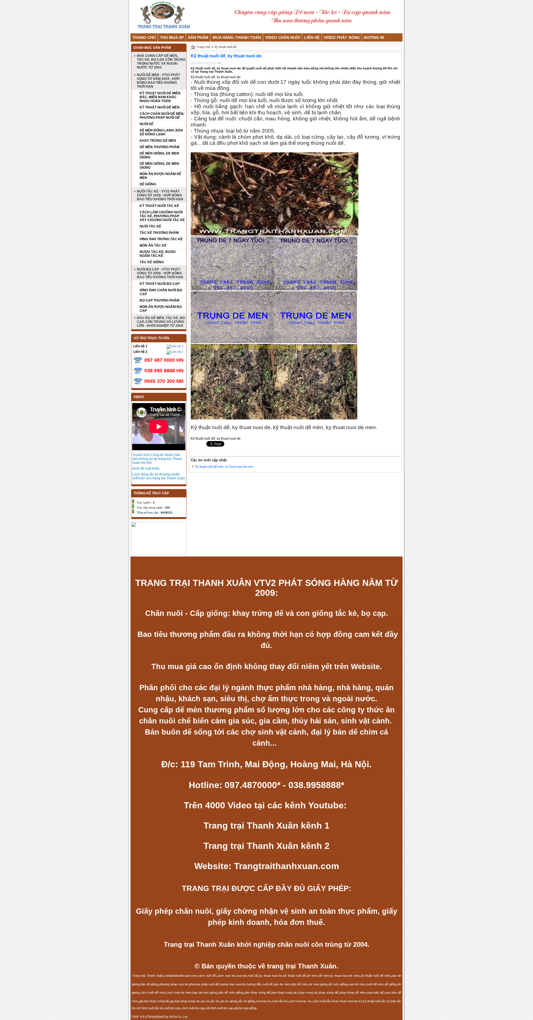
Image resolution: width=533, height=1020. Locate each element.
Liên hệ (312, 37)
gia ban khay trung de (185, 1001)
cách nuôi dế (207, 975)
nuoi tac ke (263, 1001)
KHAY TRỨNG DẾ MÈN (158, 141)
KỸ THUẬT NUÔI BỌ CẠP (160, 284)
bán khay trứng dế (257, 992)
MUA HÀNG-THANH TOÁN (237, 37)
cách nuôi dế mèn (152, 992)
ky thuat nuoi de (270, 975)
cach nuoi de (226, 975)
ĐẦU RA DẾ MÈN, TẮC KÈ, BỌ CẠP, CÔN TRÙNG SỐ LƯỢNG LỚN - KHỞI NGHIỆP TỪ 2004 (161, 322)
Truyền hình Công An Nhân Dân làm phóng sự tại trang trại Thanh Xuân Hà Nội (157, 459)
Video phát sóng (342, 37)
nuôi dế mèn (375, 984)
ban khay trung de (284, 992)
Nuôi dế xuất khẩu (146, 468)
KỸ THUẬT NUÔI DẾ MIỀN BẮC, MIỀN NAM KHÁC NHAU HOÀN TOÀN (160, 97)
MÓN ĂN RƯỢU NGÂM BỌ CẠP (161, 309)
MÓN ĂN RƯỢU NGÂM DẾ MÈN (160, 176)
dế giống (390, 984)
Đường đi (374, 37)
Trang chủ (144, 37)
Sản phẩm (198, 37)
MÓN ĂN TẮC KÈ (153, 245)
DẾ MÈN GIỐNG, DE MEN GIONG (159, 155)
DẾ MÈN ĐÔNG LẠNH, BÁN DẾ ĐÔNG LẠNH (161, 132)
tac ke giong (228, 1001)
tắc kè (215, 1001)
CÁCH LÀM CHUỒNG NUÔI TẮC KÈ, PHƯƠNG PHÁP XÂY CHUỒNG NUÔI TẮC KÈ (162, 216)
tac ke (205, 1001)
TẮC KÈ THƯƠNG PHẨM (159, 233)
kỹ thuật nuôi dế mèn (375, 975)
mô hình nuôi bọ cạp (219, 1008)
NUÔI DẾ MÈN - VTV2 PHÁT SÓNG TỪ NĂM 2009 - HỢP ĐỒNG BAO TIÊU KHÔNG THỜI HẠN (158, 80)
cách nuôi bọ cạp (192, 1008)
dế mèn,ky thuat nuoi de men (339, 975)
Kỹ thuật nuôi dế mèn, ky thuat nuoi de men (224, 466)
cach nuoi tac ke (300, 1001)
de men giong (318, 984)
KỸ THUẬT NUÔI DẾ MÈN (160, 107)
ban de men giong (205, 992)
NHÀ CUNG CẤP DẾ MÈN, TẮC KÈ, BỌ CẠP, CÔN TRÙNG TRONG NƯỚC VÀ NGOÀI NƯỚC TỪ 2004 (161, 61)
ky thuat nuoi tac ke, (349, 1001)
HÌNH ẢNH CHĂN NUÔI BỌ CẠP (161, 292)
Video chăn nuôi (282, 37)
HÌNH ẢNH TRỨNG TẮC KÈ (161, 239)
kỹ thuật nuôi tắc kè (376, 1001)
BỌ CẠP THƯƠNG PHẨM (159, 300)
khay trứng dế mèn (353, 992)
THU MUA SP (172, 37)
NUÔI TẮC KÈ (150, 226)
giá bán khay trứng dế (154, 1001)
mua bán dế (375, 992)
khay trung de (307, 992)
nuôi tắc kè (279, 1001)
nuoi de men (357, 984)
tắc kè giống (246, 1001)
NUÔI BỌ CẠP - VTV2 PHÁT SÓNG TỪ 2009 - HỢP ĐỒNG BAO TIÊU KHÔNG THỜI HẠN (160, 273)
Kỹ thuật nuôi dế (225, 47)
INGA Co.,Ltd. (178, 1016)
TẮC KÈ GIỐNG (152, 262)
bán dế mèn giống (230, 992)
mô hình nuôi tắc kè (150, 1008)
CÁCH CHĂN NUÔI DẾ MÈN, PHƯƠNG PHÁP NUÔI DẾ (162, 116)
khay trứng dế (328, 992)
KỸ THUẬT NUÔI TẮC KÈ (159, 206)
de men (312, 975)
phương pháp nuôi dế (203, 984)
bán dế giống (149, 984)
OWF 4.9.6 (139, 1016)
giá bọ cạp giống (245, 1008)
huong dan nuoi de (232, 984)
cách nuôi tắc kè (324, 1001)
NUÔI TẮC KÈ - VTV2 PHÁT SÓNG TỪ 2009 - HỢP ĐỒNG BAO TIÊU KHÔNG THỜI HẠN (160, 195)
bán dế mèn (299, 984)
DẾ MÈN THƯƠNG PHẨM (159, 147)
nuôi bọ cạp (172, 1008)
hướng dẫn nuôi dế (259, 984)
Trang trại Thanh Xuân (147, 975)
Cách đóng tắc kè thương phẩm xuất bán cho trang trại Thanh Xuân (158, 476)
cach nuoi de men (179, 992)
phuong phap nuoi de (173, 984)
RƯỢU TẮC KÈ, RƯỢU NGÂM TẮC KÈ (158, 254)
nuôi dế (253, 975)
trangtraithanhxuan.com (181, 975)
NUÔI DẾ (147, 124)
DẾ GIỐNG (148, 184)
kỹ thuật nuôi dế (294, 975)
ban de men (282, 984)
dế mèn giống (338, 984)
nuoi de (242, 975)
